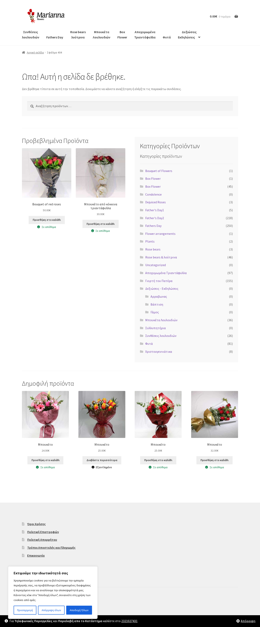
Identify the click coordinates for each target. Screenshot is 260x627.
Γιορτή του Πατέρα (158, 281)
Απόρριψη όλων (51, 610)
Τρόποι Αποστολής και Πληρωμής (51, 547)
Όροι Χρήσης (36, 524)
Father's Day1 (154, 210)
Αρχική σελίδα (35, 52)
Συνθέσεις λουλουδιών (161, 336)
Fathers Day (54, 37)
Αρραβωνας (159, 296)
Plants (150, 241)
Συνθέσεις (30, 34)
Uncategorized (155, 265)
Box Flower (153, 178)
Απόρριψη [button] (248, 621)
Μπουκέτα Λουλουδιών (161, 320)
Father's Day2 (154, 218)
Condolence (153, 194)
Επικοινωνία (36, 555)
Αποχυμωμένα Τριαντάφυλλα (166, 273)
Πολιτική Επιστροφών (43, 532)
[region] (53, 592)
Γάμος (155, 312)
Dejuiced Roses (155, 202)
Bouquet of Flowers (158, 171)
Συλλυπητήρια (155, 328)
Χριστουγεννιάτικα (158, 351)
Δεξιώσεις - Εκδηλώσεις (161, 288)
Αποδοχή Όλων (79, 610)
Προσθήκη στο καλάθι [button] (47, 220)
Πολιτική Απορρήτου (42, 540)
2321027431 (129, 621)
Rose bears (152, 249)
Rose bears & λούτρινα (161, 257)
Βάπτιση (157, 304)
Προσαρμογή (25, 610)
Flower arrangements (160, 234)
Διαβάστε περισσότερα (102, 460)
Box (122, 34)
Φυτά (167, 37)
